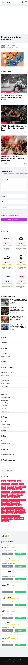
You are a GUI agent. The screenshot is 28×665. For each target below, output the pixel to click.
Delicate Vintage (5, 356)
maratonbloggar (6, 502)
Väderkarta (4, 465)
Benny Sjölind (11, 45)
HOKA (8, 637)
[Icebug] (7, 280)
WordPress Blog (5, 443)
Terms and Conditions (17, 661)
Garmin (7, 244)
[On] (21, 261)
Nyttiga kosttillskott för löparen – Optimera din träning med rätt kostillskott (18, 326)
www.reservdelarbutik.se (7, 454)
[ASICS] (4, 548)
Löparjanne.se (4, 400)
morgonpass (5, 505)
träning (24, 513)
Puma (7, 262)
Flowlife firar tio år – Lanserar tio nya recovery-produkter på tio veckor (13, 97)
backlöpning (14, 483)
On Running (14, 507)
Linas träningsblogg (6, 397)
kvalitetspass (14, 491)
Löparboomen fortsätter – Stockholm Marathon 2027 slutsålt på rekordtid (13, 159)
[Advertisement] (14, 19)
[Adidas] (4, 600)
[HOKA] (4, 639)
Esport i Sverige (5, 386)
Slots (23, 510)
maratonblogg (21, 499)
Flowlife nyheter (14, 92)
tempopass (17, 513)
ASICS (19, 481)
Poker (20, 507)
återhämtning (5, 521)
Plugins (3, 441)
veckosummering (19, 518)
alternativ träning (11, 481)
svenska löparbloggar (7, 513)
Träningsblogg (5, 515)
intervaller (19, 489)
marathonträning (6, 499)
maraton (14, 499)
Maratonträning (15, 502)
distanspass (10, 486)
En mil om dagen (5, 383)
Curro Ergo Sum (5, 380)
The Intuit (3, 361)
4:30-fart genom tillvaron (7, 372)
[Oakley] (21, 242)
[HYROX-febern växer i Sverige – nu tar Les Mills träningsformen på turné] (14, 114)
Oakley (21, 244)
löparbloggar (12, 494)
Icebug (7, 281)
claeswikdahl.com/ (6, 378)
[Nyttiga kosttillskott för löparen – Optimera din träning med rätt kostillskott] (5, 329)
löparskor (20, 494)
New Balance (13, 505)
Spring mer (4, 405)
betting (21, 483)
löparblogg (4, 494)
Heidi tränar (4, 394)
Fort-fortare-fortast (6, 389)
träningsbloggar (15, 515)
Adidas (3, 481)
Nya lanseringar (5, 359)
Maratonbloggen (5, 403)
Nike (20, 505)
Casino (3, 486)
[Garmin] (7, 242)
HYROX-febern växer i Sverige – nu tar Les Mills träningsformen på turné (13, 128)
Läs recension (8, 553)
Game (23, 486)
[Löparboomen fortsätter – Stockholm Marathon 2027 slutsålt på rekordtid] (14, 145)
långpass (22, 491)
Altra (21, 281)
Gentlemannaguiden (6, 392)
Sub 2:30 (3, 408)
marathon (17, 497)
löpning (4, 497)
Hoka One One (11, 489)
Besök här (20, 553)
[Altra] (21, 280)
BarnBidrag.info (5, 375)
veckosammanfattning (7, 518)
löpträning (10, 497)
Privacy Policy (8, 661)
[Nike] (4, 612)
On (21, 262)
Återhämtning (5, 92)
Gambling (17, 486)
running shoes (10, 510)
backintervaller (5, 483)
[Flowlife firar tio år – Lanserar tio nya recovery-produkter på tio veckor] (14, 83)
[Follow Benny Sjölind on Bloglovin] (7, 471)
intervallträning (5, 491)
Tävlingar (4, 123)
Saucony (18, 510)
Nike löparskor (5, 507)
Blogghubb (4, 353)
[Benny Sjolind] (7, 2)
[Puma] (7, 261)
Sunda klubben (5, 411)
